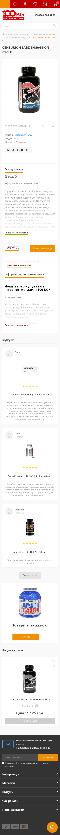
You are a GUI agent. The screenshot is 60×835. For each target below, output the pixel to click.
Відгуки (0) (11, 176)
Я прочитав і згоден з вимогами (27, 764)
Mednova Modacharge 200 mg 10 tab (30, 394)
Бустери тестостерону (15, 37)
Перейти (25, 637)
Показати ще (29, 575)
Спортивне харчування (19, 34)
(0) (29, 125)
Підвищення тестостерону (45, 34)
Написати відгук (42, 248)
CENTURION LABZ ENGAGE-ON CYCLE (30, 699)
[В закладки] (53, 661)
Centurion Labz (24, 134)
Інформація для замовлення (21, 183)
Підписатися (47, 757)
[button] (25, 4)
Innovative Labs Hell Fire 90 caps (30, 552)
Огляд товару (14, 169)
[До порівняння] (53, 665)
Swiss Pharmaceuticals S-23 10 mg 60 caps (30, 476)
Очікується (30, 720)
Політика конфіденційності (28, 763)
